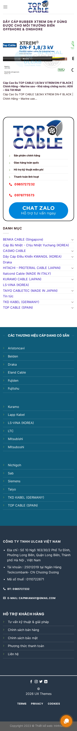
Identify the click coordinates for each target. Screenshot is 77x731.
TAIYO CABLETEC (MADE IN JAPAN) (30, 291)
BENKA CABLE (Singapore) (23, 239)
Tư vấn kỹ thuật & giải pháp (28, 622)
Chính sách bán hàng (23, 630)
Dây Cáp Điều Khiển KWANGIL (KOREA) (32, 256)
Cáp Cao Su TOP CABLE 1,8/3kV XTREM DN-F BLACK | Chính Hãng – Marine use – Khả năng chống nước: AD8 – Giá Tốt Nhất (38, 86)
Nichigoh (14, 465)
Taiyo (12, 489)
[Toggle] (72, 239)
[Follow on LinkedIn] (45, 682)
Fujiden (13, 380)
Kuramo (13, 407)
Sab (11, 473)
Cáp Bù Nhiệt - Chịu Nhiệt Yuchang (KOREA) (36, 245)
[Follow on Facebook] (31, 682)
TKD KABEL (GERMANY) (21, 302)
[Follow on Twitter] (40, 682)
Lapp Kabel (16, 415)
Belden (13, 356)
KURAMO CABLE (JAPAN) (22, 279)
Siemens (14, 481)
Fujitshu (13, 388)
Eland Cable (17, 372)
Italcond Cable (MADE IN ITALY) (27, 273)
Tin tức (8, 296)
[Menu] (5, 7)
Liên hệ (13, 654)
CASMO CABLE (14, 251)
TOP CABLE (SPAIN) (18, 307)
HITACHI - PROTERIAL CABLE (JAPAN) (32, 268)
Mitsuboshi (16, 447)
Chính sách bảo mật (23, 638)
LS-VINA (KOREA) (16, 285)
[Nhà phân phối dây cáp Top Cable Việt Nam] (38, 7)
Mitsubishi (15, 439)
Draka (7, 262)
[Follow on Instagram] (36, 682)
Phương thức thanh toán (26, 646)
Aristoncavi (16, 348)
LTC (11, 431)
